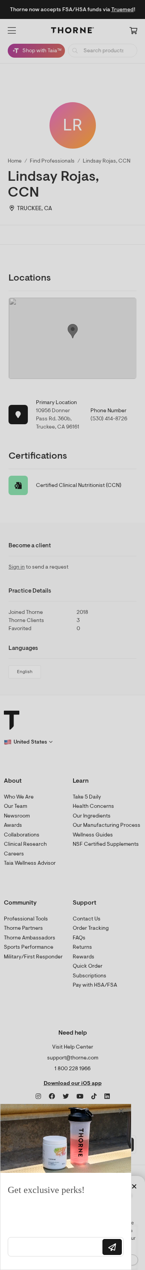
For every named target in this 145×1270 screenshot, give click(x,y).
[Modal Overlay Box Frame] (65, 1187)
